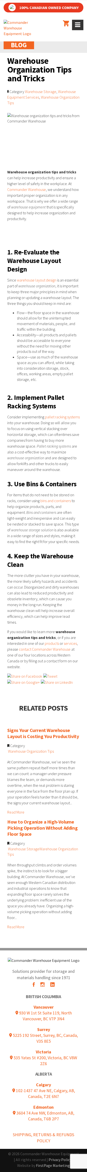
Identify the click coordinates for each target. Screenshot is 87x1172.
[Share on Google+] (23, 681)
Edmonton (43, 1107)
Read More (15, 812)
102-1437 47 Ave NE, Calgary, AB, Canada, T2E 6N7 (45, 1093)
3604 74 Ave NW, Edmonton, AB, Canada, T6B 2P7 (44, 1116)
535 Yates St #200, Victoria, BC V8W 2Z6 (45, 1060)
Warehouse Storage (40, 91)
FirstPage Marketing (53, 1165)
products (52, 643)
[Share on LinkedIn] (57, 681)
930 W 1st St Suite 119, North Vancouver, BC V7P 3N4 (45, 1016)
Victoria (43, 1052)
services (70, 643)
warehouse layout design (36, 280)
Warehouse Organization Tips (31, 751)
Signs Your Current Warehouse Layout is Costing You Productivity (43, 733)
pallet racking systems (62, 416)
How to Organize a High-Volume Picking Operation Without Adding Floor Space (42, 828)
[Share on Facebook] (24, 676)
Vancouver (44, 1007)
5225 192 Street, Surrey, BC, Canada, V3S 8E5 (45, 1038)
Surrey (43, 1029)
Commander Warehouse (26, 189)
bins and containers (55, 500)
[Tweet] (50, 676)
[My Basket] (66, 23)
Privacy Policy (60, 1159)
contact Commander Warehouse (45, 649)
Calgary (43, 1085)
